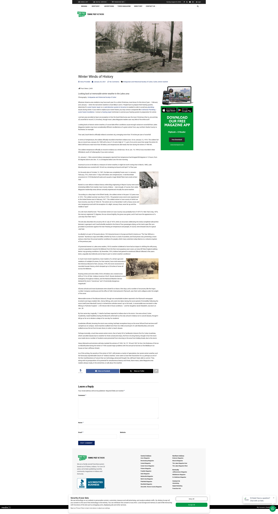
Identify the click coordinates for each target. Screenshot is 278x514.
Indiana (84, 6)
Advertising (109, 6)
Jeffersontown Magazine (179, 472)
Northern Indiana (178, 456)
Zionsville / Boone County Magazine (151, 487)
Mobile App (84, 2)
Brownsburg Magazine (147, 460)
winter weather (163, 82)
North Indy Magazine (147, 479)
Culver (155, 82)
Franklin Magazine (146, 471)
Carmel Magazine (146, 463)
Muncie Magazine (177, 460)
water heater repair (94, 107)
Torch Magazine (124, 6)
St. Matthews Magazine (179, 477)
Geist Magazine (145, 473)
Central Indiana (146, 456)
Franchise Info (119, 2)
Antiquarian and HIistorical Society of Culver (137, 82)
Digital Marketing (177, 486)
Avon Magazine (145, 458)
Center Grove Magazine (147, 466)
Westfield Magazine (146, 484)
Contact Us (150, 6)
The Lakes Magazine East (179, 463)
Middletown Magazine (178, 474)
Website (123, 432)
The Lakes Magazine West (180, 466)
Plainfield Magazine (146, 481)
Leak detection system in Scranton (115, 107)
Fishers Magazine (146, 468)
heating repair (107, 112)
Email (81, 432)
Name (81, 423)
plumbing (151, 107)
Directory (138, 6)
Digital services (101, 2)
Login (199, 2)
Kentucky (96, 6)
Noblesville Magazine (147, 476)
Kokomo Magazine (177, 458)
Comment (82, 395)
